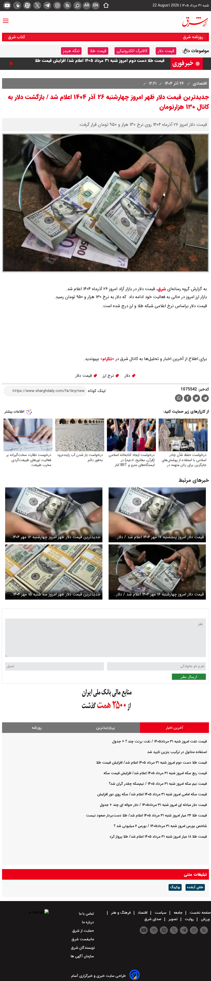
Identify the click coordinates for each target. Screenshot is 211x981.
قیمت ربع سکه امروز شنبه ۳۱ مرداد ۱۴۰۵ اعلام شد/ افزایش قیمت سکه (155, 773)
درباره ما (88, 922)
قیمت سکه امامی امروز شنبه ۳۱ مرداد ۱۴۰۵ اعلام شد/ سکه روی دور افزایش (152, 794)
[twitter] (37, 5)
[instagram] (57, 5)
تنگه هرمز (71, 51)
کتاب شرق (17, 37)
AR (86, 5)
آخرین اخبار (174, 728)
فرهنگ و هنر (121, 912)
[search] (77, 6)
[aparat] (27, 5)
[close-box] (12, 63)
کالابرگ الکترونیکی (132, 51)
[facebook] (187, 399)
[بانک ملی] (105, 711)
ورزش (205, 919)
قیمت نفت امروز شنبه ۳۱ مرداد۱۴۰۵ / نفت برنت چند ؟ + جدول (159, 741)
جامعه (178, 912)
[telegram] (47, 5)
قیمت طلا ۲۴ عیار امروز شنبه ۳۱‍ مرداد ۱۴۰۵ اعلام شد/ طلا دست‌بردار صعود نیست (146, 815)
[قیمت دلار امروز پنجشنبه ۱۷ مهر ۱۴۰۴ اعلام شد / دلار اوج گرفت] (157, 514)
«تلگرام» (106, 359)
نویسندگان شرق (83, 948)
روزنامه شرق (193, 37)
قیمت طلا (98, 51)
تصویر (173, 919)
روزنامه (37, 728)
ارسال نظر (189, 677)
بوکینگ (175, 887)
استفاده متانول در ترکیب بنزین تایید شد (177, 752)
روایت (189, 919)
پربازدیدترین (105, 728)
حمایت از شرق (83, 931)
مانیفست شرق (83, 939)
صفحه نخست (200, 912)
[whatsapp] (179, 398)
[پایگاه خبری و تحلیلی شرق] (195, 22)
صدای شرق (153, 919)
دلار (128, 375)
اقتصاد (142, 912)
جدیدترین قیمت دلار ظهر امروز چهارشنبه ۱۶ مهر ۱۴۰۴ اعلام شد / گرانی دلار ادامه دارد (56, 537)
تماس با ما (87, 914)
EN (95, 5)
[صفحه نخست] (104, 6)
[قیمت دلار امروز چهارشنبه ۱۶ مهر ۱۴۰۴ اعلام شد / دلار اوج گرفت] (157, 571)
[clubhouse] (17, 5)
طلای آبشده (195, 887)
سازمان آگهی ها (83, 956)
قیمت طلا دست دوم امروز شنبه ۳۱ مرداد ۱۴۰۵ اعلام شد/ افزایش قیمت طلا (99, 63)
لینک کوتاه (96, 391)
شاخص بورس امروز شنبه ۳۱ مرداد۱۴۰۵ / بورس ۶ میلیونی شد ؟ (160, 826)
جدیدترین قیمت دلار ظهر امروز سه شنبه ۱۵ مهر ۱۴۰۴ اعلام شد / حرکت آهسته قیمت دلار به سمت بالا (56, 594)
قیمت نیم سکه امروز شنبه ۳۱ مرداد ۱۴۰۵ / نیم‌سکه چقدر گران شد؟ (158, 784)
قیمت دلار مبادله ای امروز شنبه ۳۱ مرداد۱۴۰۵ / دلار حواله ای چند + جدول (153, 805)
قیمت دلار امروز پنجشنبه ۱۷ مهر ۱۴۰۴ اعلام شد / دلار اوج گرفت (160, 537)
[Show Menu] (5, 18)
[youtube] (7, 5)
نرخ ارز (109, 375)
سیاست (161, 912)
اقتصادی (199, 83)
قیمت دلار (166, 51)
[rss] (67, 5)
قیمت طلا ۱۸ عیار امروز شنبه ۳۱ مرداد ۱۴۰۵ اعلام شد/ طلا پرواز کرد (158, 836)
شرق (161, 288)
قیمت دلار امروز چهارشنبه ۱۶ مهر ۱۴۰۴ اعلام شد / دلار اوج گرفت (160, 594)
